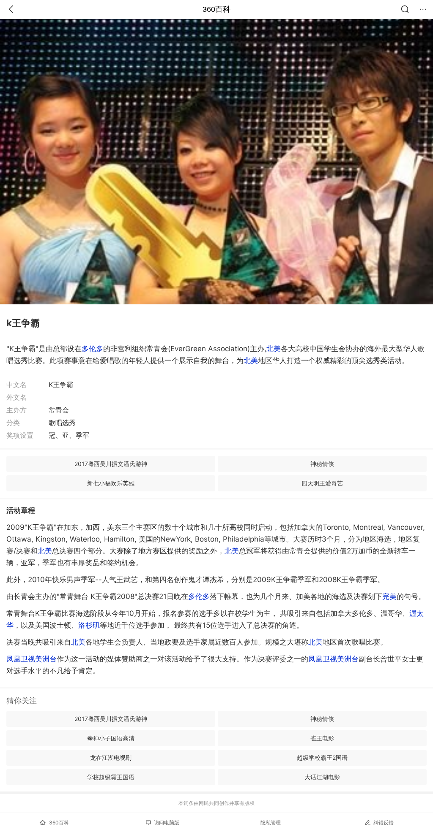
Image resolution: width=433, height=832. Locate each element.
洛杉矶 (89, 625)
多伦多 (92, 348)
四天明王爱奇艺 (322, 483)
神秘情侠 (322, 463)
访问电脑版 (166, 822)
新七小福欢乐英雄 (110, 483)
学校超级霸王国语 (110, 777)
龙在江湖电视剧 (111, 757)
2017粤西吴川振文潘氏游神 (110, 463)
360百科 (216, 9)
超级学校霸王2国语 (322, 757)
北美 (273, 348)
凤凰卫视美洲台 (31, 659)
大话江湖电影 (322, 777)
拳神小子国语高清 (110, 738)
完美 (389, 596)
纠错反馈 (383, 822)
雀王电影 (322, 738)
